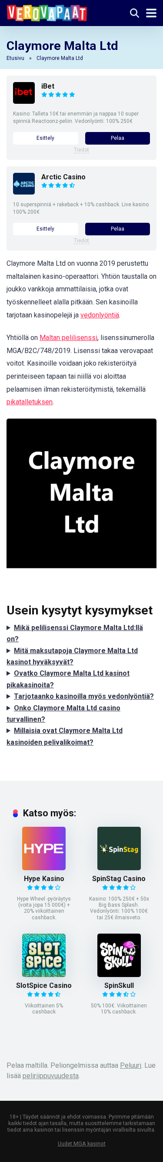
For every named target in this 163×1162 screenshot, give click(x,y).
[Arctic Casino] (24, 192)
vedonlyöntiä (99, 315)
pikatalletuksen (30, 402)
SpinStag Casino (119, 879)
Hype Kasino (44, 879)
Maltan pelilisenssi (68, 337)
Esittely (45, 138)
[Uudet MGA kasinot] (47, 12)
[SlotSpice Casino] (44, 975)
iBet (47, 86)
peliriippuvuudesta (51, 1076)
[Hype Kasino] (44, 868)
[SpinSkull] (119, 975)
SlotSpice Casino (44, 985)
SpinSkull (119, 985)
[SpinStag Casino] (119, 868)
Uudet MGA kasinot (82, 1143)
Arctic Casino (63, 177)
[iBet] (24, 101)
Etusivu (15, 58)
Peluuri (130, 1065)
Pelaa (117, 138)
